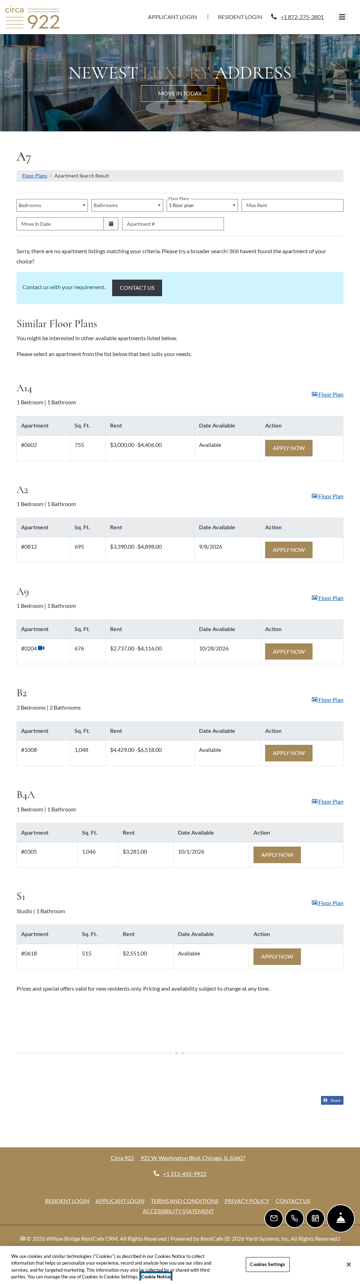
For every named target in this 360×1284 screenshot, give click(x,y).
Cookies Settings (267, 1264)
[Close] (348, 1264)
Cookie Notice (156, 1276)
